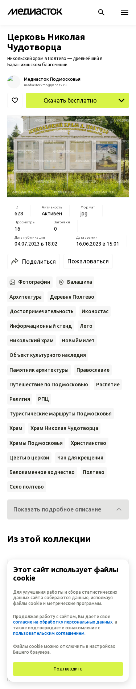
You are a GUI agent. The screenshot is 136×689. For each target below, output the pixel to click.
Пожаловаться (88, 261)
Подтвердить (68, 668)
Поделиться (39, 261)
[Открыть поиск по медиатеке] (101, 12)
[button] (68, 509)
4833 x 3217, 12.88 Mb (99, 116)
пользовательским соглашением (49, 633)
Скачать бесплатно (70, 100)
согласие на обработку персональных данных (62, 622)
